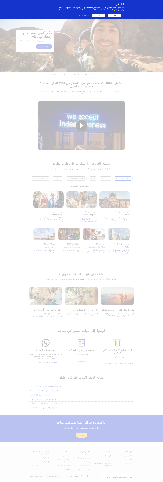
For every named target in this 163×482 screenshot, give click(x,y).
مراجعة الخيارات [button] (84, 15)
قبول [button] (114, 15)
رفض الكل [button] (98, 15)
